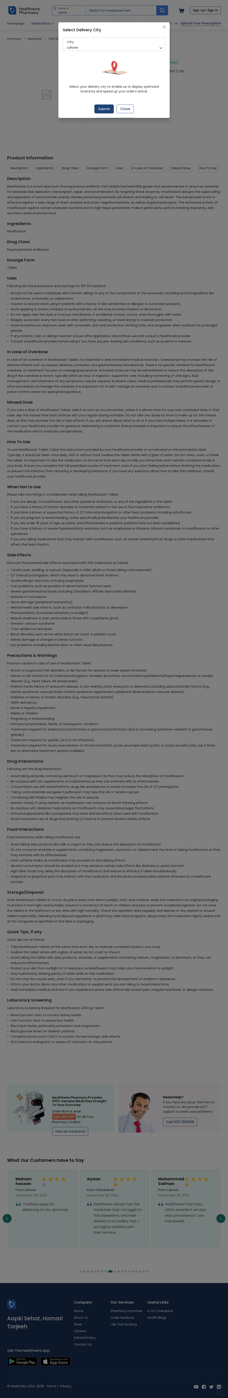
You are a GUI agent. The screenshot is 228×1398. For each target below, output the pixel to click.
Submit (104, 108)
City (70, 42)
